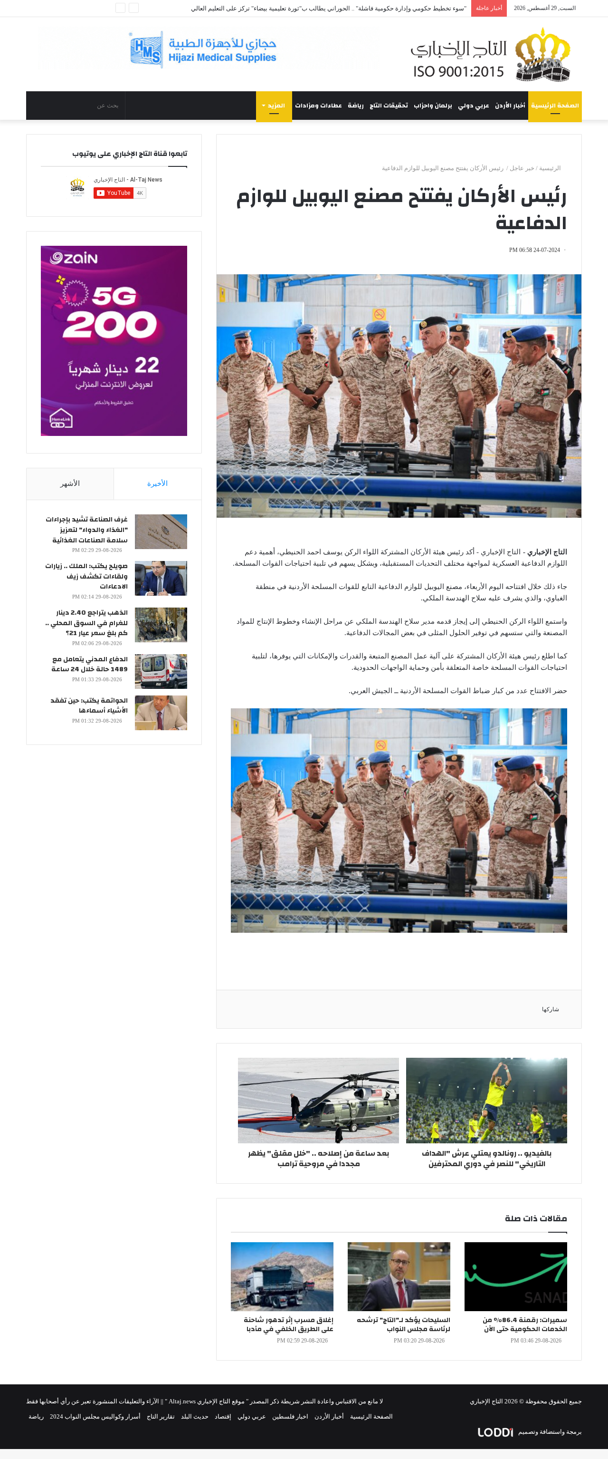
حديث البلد (195, 1416)
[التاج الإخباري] (494, 54)
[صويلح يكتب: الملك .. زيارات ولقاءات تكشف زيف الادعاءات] (161, 578)
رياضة (356, 105)
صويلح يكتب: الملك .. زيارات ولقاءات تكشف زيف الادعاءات (86, 576)
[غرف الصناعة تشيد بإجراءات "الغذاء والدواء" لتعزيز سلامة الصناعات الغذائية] (161, 531)
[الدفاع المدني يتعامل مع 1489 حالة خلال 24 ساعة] (161, 671)
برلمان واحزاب (433, 105)
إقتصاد (223, 1416)
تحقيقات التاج (389, 105)
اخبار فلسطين (290, 1416)
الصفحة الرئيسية (555, 105)
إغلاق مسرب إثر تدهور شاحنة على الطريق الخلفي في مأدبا (288, 1324)
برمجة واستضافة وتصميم (549, 1431)
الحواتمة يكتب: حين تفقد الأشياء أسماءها (89, 706)
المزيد (276, 105)
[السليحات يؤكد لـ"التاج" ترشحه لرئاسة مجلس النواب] (399, 1276)
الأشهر (70, 483)
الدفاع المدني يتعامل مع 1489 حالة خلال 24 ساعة (89, 664)
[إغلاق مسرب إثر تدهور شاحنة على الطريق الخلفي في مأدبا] (282, 1276)
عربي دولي (473, 105)
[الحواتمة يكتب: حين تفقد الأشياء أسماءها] (161, 713)
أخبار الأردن (510, 105)
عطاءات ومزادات (318, 105)
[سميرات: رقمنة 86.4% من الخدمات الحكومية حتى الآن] (516, 1276)
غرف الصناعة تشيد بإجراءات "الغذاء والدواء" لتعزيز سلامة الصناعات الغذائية (87, 529)
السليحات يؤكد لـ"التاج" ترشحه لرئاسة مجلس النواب (403, 1324)
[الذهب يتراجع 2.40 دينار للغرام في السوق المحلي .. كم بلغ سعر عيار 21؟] (161, 625)
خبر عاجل (522, 168)
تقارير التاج (161, 1416)
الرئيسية (550, 168)
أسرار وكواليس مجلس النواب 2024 (95, 1416)
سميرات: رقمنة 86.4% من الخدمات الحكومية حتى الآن (525, 1324)
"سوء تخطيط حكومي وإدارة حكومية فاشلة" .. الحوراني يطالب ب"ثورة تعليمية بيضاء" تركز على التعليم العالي (328, 8)
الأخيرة (157, 483)
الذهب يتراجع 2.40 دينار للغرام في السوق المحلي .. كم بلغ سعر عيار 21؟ (86, 623)
